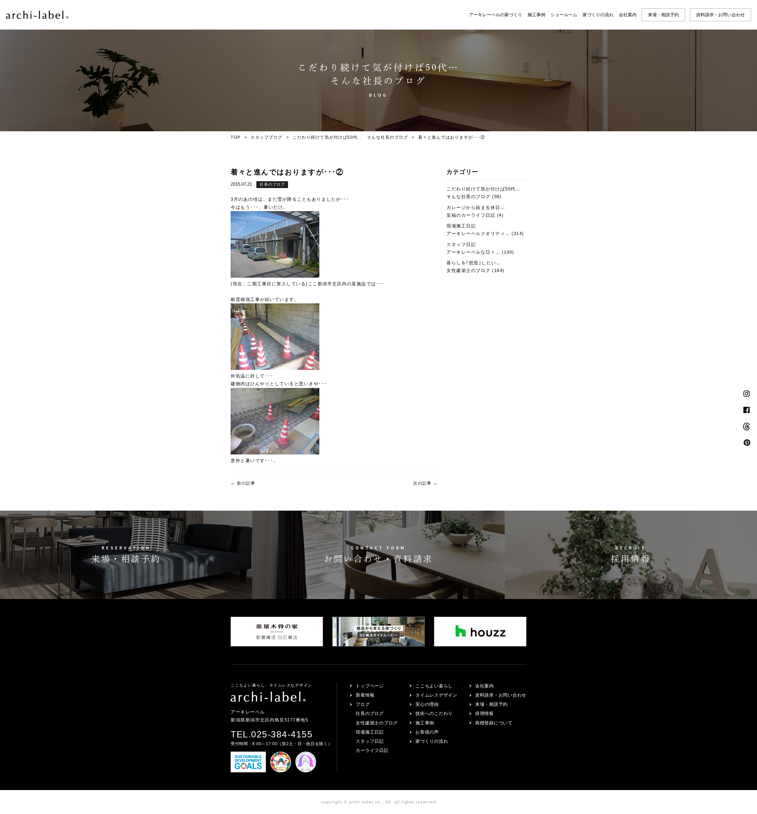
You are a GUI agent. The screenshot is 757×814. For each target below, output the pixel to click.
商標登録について (493, 722)
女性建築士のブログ (377, 722)
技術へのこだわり (434, 713)
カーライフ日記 (372, 750)
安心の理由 (427, 704)
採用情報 (484, 713)
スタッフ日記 (370, 741)
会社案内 (628, 14)
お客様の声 (427, 731)
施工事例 (536, 14)
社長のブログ (272, 184)
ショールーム (564, 14)
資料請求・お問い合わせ (720, 14)
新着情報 (365, 695)
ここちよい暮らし (434, 685)
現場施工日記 (370, 731)
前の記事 (243, 483)
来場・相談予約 (663, 14)
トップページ (370, 685)
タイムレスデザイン (436, 695)
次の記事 (425, 483)
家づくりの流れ (598, 14)
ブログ (363, 704)
